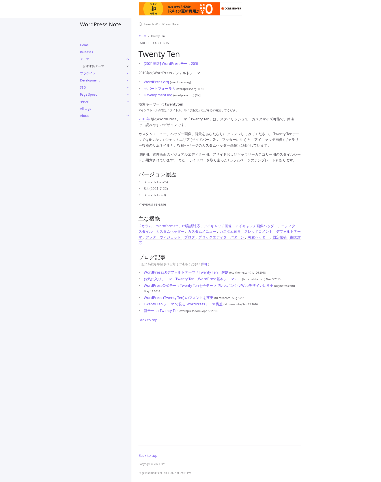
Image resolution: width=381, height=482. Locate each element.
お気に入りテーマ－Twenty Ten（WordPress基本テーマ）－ (193, 278)
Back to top (147, 320)
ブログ (189, 237)
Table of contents (153, 43)
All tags (85, 108)
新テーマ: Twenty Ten (161, 310)
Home (84, 45)
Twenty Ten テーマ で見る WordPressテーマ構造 (184, 304)
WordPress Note (100, 24)
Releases (86, 52)
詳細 (205, 264)
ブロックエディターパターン (221, 237)
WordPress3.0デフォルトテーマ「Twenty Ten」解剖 (186, 272)
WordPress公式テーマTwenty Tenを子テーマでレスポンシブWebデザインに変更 (209, 285)
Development (90, 80)
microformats (167, 225)
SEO (83, 87)
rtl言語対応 (191, 225)
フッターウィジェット (163, 237)
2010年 (144, 119)
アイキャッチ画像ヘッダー (256, 225)
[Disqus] (219, 381)
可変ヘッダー (258, 237)
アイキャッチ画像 (218, 225)
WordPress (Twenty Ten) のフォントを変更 (179, 297)
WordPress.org (157, 81)
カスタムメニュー (202, 231)
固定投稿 (280, 237)
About (84, 115)
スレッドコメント (258, 231)
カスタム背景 (230, 231)
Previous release (152, 204)
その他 (84, 101)
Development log (158, 95)
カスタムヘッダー (170, 231)
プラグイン (87, 73)
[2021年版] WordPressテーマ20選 (171, 63)
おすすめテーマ (93, 66)
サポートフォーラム (160, 88)
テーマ (84, 59)
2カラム (146, 225)
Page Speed (88, 94)
